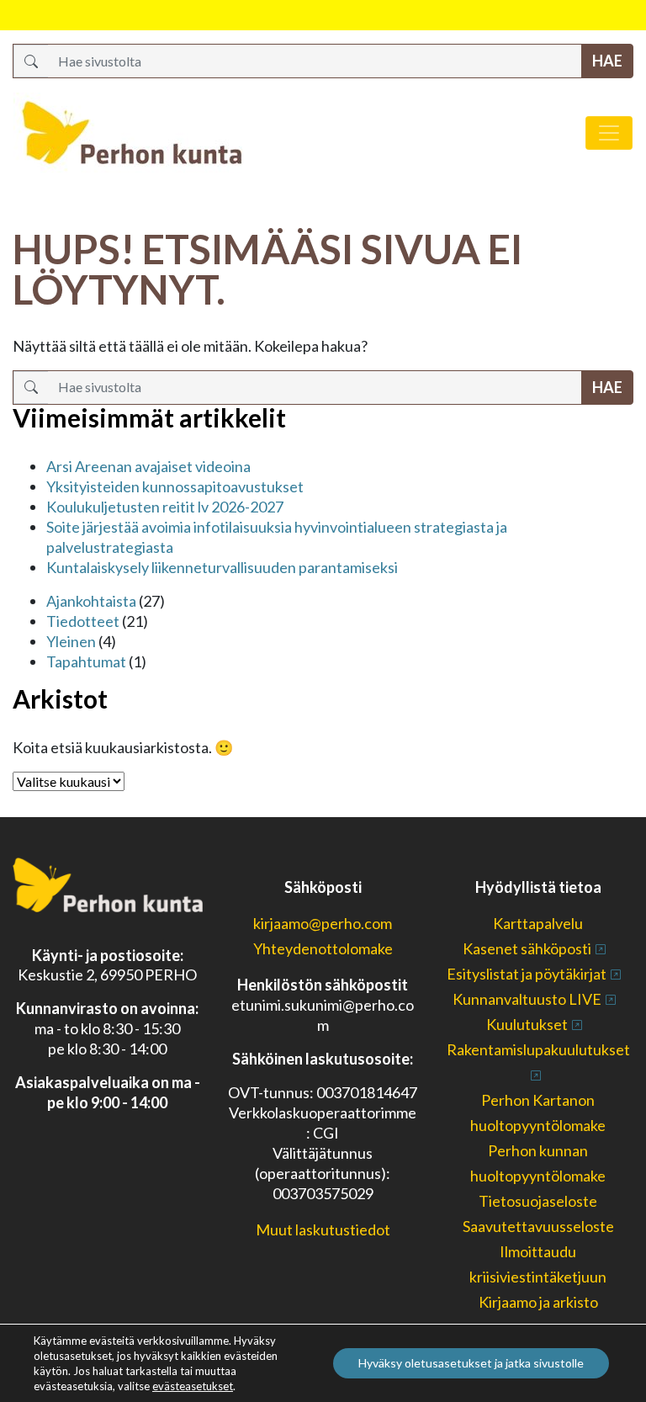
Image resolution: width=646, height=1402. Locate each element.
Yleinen (71, 641)
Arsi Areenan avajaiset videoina (148, 466)
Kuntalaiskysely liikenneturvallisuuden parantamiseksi (222, 567)
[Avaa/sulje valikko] (609, 133)
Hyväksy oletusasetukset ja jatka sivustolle (471, 1363)
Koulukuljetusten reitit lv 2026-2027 (164, 506)
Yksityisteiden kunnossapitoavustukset (175, 486)
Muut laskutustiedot (323, 1229)
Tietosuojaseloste (538, 1201)
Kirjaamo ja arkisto (538, 1302)
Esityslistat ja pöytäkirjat (526, 973)
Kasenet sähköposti (527, 948)
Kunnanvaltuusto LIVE (527, 999)
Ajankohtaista (91, 601)
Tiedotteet (82, 621)
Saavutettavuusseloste (538, 1226)
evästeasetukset (192, 1386)
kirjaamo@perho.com (322, 923)
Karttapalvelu (538, 923)
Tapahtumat (86, 661)
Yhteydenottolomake (323, 948)
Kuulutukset (527, 1024)
